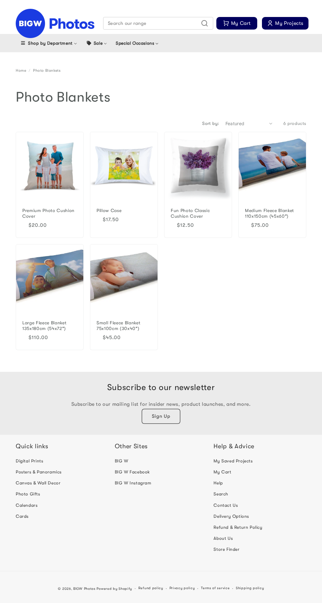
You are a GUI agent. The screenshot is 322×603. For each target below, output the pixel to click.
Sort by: (210, 123)
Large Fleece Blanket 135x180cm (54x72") (44, 325)
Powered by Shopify (114, 589)
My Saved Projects (233, 460)
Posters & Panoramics (39, 471)
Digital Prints (29, 460)
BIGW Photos (84, 589)
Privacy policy (182, 588)
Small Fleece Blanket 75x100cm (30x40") (118, 325)
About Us (223, 538)
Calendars (26, 505)
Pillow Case (109, 210)
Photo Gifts (28, 493)
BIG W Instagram (133, 482)
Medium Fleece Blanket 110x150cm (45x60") (269, 213)
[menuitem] (48, 43)
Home (21, 70)
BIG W (121, 460)
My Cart (222, 471)
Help (218, 482)
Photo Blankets (46, 70)
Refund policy (150, 588)
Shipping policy (250, 588)
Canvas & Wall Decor (38, 482)
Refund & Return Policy (238, 527)
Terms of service (215, 588)
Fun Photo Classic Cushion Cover (190, 213)
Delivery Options (231, 516)
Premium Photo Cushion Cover (48, 213)
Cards (22, 516)
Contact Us (226, 505)
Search (221, 493)
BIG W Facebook (132, 471)
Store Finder (226, 549)
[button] (158, 23)
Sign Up (161, 416)
